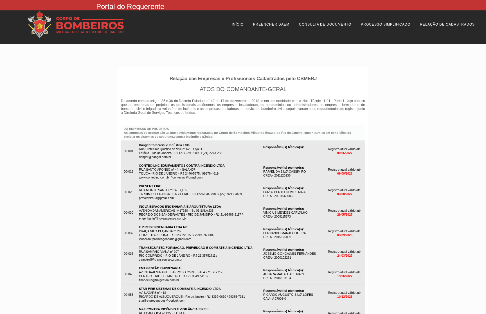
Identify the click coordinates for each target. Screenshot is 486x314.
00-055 (128, 294)
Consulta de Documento (325, 24)
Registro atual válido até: (344, 149)
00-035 (128, 253)
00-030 (128, 212)
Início (238, 24)
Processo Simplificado (385, 24)
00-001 (128, 151)
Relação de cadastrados (447, 24)
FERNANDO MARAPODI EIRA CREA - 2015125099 (284, 233)
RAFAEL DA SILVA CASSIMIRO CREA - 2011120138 (284, 171)
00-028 (128, 192)
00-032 (128, 233)
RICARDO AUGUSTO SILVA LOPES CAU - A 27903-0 (288, 294)
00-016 (128, 171)
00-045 (128, 274)
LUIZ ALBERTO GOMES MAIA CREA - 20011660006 (284, 192)
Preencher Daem (271, 24)
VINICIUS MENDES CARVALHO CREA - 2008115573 (285, 212)
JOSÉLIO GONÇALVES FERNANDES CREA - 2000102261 (289, 253)
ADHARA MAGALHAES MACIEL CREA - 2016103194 (285, 274)
